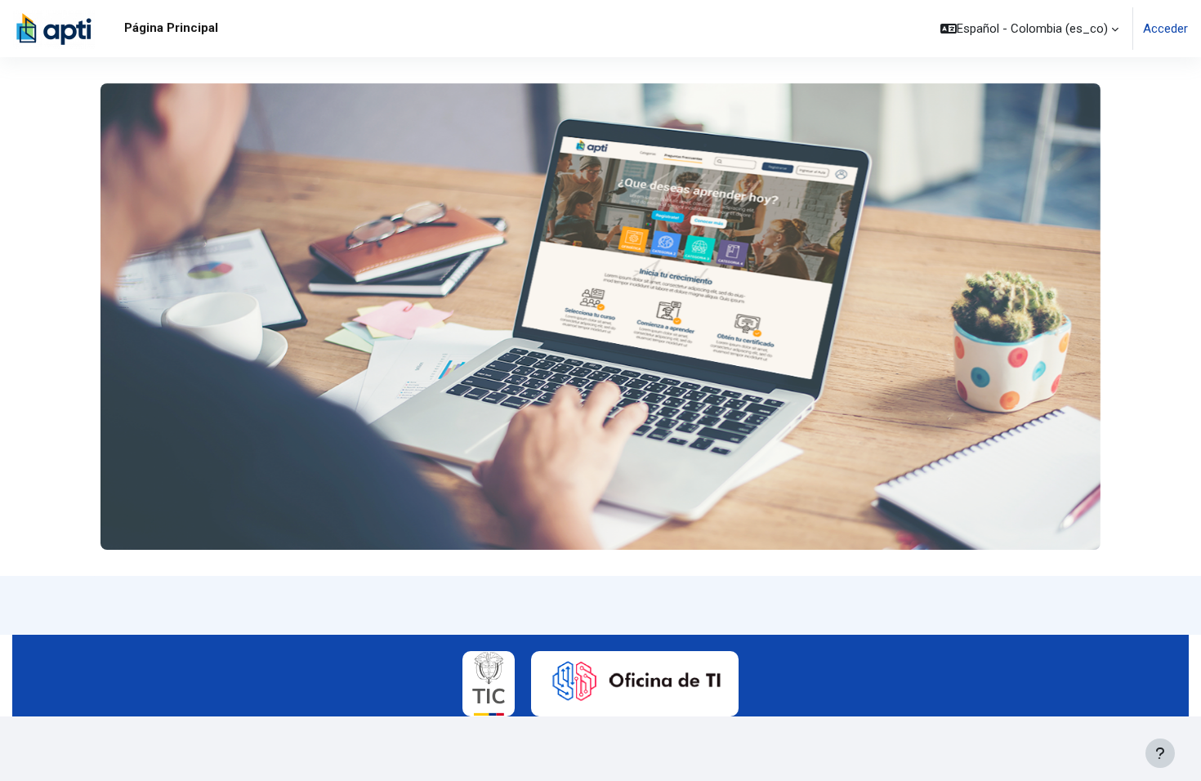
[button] (1029, 28)
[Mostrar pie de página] (1160, 753)
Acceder (1165, 28)
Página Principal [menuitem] (171, 27)
